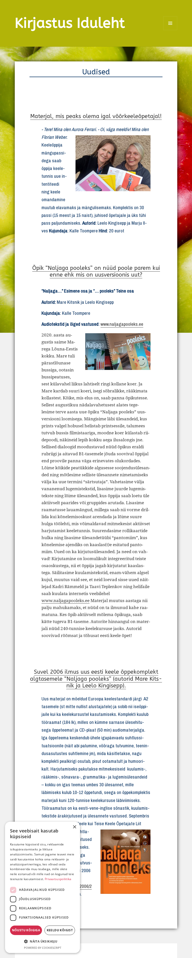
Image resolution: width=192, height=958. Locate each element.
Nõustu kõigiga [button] (26, 930)
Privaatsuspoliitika (58, 879)
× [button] (74, 827)
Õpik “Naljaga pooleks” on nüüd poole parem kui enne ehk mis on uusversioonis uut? (96, 271)
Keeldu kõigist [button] (60, 930)
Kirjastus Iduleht (70, 23)
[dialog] (42, 887)
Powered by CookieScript (42, 948)
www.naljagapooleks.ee (121, 324)
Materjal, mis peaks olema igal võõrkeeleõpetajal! (96, 116)
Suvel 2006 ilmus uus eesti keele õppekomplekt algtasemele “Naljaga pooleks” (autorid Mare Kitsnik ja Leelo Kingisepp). (96, 679)
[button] (42, 941)
